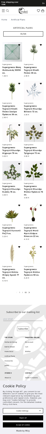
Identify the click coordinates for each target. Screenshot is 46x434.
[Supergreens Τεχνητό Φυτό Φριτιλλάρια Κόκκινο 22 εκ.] (34, 212)
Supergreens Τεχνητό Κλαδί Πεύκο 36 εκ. (31, 70)
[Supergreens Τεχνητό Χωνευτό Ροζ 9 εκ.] (12, 212)
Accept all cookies (23, 425)
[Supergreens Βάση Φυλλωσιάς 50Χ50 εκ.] (12, 52)
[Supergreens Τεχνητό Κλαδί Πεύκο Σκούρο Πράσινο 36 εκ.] (12, 90)
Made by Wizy (23, 430)
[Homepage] (23, 10)
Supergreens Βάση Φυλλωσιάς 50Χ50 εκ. (11, 70)
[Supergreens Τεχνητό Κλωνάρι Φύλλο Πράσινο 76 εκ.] (34, 171)
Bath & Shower (10, 347)
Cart (26, 347)
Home (4, 19)
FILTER (23, 34)
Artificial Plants (10, 356)
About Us (8, 378)
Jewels (7, 366)
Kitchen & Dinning (11, 342)
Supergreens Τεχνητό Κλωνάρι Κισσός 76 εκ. (11, 189)
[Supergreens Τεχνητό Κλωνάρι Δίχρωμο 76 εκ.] (12, 132)
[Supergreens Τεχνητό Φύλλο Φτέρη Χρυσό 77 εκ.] (12, 254)
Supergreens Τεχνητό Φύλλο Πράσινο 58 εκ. (32, 272)
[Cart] (42, 10)
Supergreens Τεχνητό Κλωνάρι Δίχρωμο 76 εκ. (11, 150)
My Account (29, 342)
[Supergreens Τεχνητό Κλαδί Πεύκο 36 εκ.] (34, 52)
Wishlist (27, 351)
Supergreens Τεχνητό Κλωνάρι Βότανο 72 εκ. (33, 109)
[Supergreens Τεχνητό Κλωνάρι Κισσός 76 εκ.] (12, 171)
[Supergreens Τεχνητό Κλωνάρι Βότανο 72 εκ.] (34, 90)
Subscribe (23, 328)
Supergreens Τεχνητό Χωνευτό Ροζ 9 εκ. (11, 230)
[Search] (7, 10)
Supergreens (7, 64)
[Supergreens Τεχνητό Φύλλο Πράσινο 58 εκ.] (34, 254)
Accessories (9, 361)
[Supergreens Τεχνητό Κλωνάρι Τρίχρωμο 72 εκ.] (34, 132)
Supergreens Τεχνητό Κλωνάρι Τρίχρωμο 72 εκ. (33, 150)
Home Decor (9, 351)
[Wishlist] (38, 10)
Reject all (23, 418)
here (15, 404)
